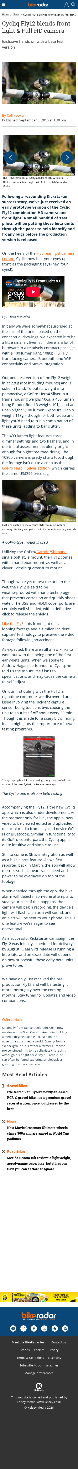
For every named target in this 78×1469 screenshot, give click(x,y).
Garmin (43, 551)
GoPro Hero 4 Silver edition (26, 468)
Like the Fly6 (13, 623)
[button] (39, 161)
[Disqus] (39, 1235)
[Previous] (10, 157)
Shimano (59, 551)
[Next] (67, 157)
